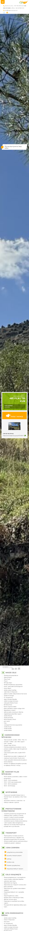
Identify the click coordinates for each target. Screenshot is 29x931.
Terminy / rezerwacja (16, 416)
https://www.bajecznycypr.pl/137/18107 (13, 435)
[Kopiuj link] (25, 435)
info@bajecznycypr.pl (11, 10)
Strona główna (5, 666)
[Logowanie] (7, 13)
